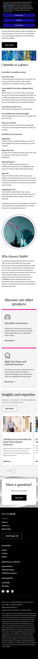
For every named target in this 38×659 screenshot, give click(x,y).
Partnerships (7, 578)
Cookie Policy (5, 604)
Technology (5, 586)
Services (4, 557)
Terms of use (5, 602)
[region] (19, 14)
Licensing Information (17, 602)
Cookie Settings (19, 15)
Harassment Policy (26, 610)
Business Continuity (16, 604)
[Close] (35, 3)
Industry (4, 550)
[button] (4, 470)
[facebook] (3, 591)
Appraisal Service (7, 566)
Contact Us (5, 525)
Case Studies (6, 582)
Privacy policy (28, 602)
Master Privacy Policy (8, 5)
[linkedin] (12, 591)
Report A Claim (6, 529)
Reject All (19, 20)
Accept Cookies (19, 25)
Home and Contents (8, 569)
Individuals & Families (11, 562)
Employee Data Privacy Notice (10, 610)
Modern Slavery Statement (9, 607)
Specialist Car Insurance (9, 573)
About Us (5, 522)
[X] (7, 591)
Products (4, 553)
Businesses (6, 545)
